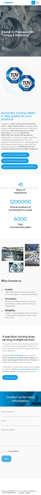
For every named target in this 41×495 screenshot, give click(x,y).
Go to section (10, 377)
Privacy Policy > (14, 451)
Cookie (21, 493)
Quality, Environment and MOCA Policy (20, 167)
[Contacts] (33, 3)
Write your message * (8, 430)
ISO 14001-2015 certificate (16, 155)
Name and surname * (8, 412)
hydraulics (34, 369)
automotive (21, 369)
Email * (3, 421)
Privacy (28, 493)
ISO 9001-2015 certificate (16, 161)
